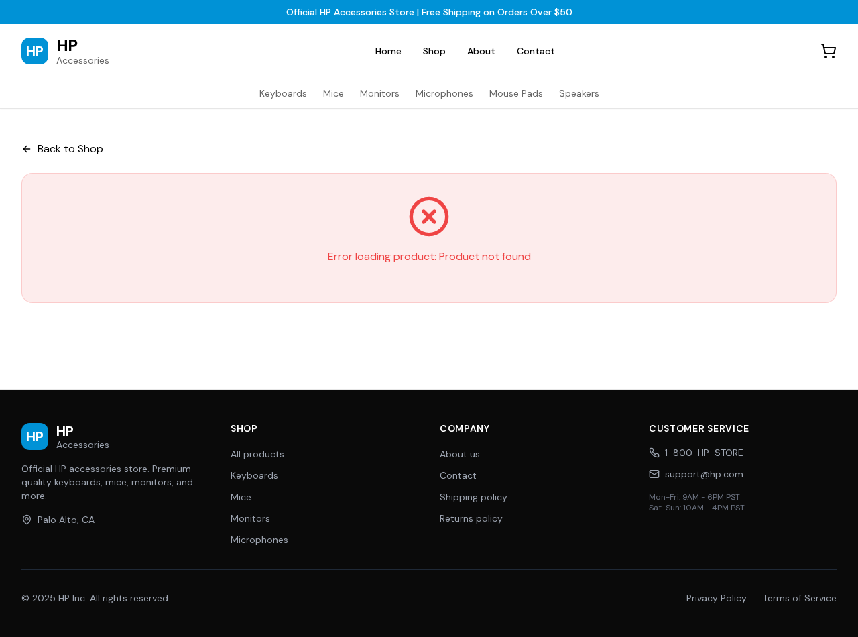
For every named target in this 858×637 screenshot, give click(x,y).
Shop (434, 51)
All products (257, 454)
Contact (536, 51)
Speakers (579, 93)
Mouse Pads (516, 93)
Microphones (444, 93)
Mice (333, 93)
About (481, 51)
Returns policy (471, 518)
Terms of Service (800, 598)
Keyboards (283, 93)
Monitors (380, 93)
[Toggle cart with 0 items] (828, 51)
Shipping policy (473, 497)
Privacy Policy (716, 598)
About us (460, 454)
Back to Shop (70, 148)
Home (388, 51)
